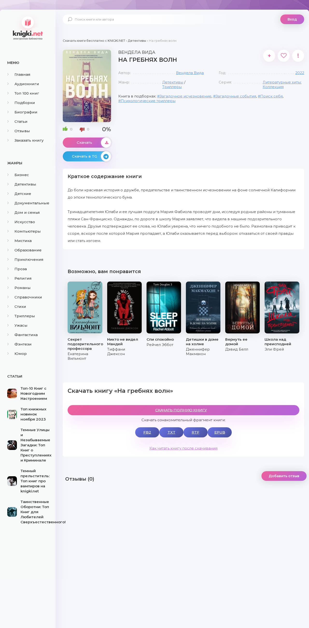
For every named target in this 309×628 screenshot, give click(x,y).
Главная (22, 74)
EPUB (219, 432)
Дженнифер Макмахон (198, 351)
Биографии (25, 112)
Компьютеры (27, 231)
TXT (172, 432)
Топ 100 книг (26, 93)
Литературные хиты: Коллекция (282, 84)
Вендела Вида (190, 72)
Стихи (20, 306)
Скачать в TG (84, 156)
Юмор (20, 353)
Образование (28, 250)
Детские (22, 193)
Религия (23, 278)
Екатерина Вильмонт (78, 356)
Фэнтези (23, 344)
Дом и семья (27, 212)
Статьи (21, 121)
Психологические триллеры (148, 100)
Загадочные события (236, 96)
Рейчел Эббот (160, 344)
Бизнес (21, 175)
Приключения (28, 259)
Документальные (31, 203)
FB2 (147, 432)
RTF (195, 432)
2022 (299, 72)
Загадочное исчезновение (185, 96)
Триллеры (24, 316)
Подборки (24, 102)
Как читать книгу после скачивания (183, 448)
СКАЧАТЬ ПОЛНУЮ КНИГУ (181, 410)
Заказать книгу (29, 140)
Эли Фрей (274, 349)
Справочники (28, 297)
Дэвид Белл (236, 349)
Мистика (23, 240)
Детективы (25, 184)
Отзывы (22, 131)
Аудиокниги (26, 84)
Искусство (24, 222)
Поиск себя (271, 96)
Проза (20, 269)
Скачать (84, 142)
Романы (22, 287)
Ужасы (21, 325)
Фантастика (26, 334)
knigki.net (28, 27)
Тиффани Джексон (116, 351)
